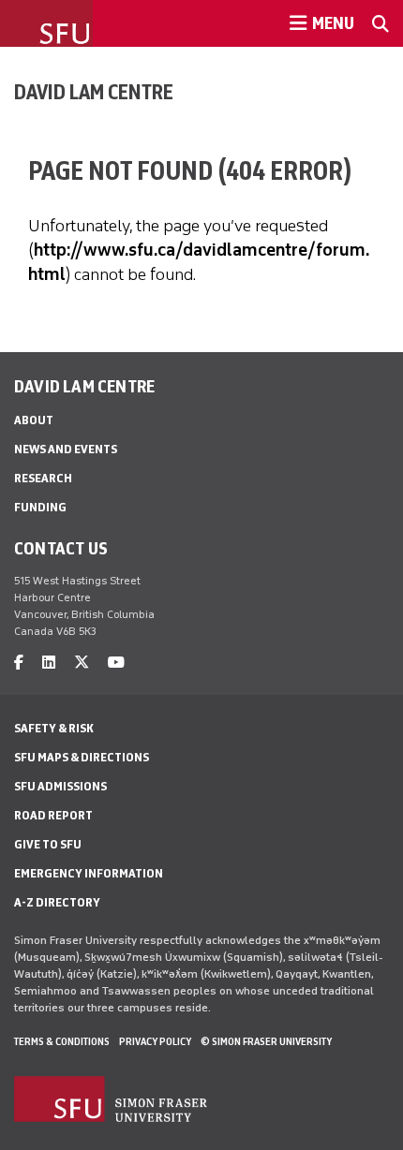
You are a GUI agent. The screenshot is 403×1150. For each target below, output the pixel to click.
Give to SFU (48, 844)
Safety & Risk (54, 728)
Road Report (53, 815)
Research (43, 478)
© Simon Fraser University (266, 1041)
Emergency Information (88, 873)
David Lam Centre (93, 92)
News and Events (65, 449)
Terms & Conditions (62, 1041)
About (33, 420)
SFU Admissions (60, 786)
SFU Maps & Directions (81, 757)
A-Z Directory (57, 902)
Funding (40, 507)
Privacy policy (155, 1041)
